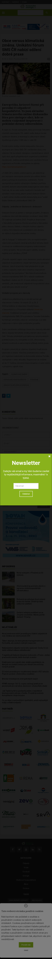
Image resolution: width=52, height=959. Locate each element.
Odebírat (26, 494)
